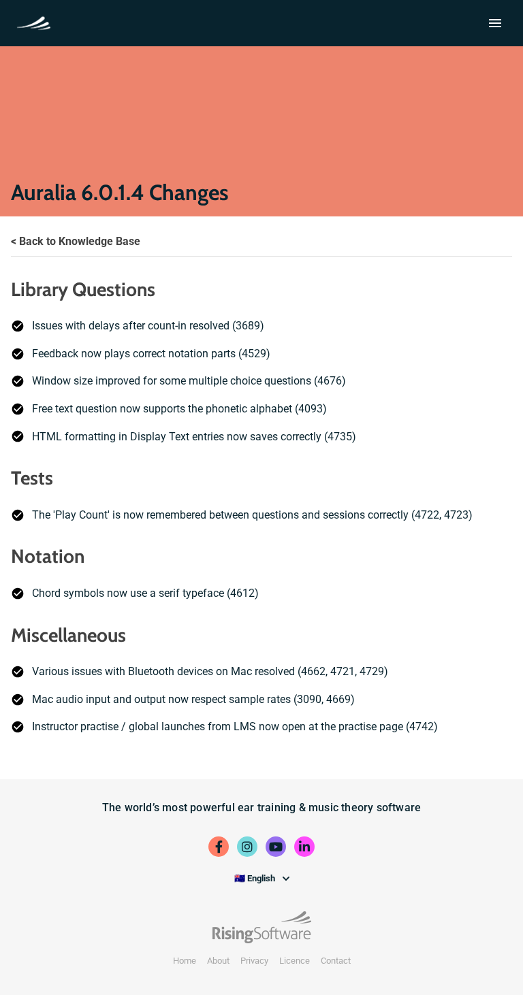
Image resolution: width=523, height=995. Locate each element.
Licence (294, 961)
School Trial (36, 22)
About (218, 961)
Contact (336, 961)
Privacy (254, 961)
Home (184, 961)
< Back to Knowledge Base (75, 241)
